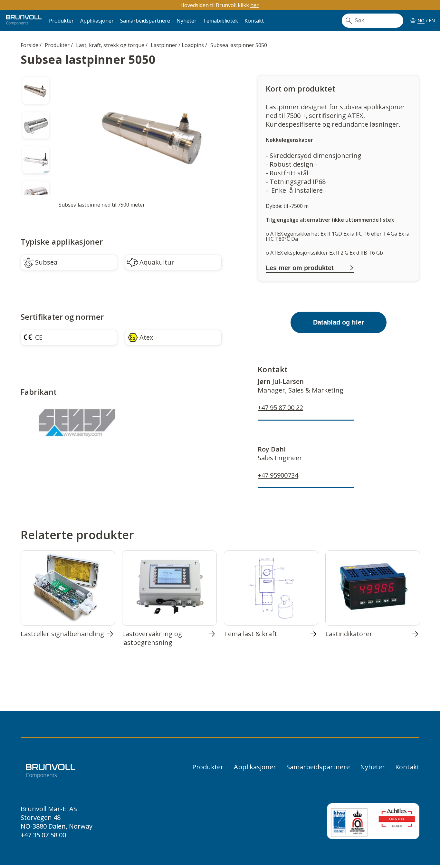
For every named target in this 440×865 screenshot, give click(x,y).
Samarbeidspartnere (145, 20)
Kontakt (254, 20)
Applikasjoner (97, 20)
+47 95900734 (278, 475)
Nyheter (186, 20)
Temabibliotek (220, 20)
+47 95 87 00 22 (280, 407)
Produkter (61, 20)
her (254, 5)
